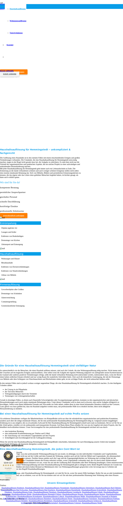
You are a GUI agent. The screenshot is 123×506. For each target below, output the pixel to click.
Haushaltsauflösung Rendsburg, (41, 501)
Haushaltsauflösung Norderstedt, (15, 499)
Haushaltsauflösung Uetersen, (70, 503)
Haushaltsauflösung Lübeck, (54, 496)
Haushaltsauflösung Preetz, (62, 499)
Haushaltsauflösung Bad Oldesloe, (108, 488)
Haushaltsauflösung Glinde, (93, 492)
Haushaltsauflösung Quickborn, (85, 499)
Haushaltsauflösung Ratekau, (109, 499)
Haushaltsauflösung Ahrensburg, (82, 488)
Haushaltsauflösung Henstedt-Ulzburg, (47, 494)
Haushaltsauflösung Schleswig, (90, 501)
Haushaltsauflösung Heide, (22, 494)
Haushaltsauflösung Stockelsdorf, (46, 503)
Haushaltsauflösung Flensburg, (45, 492)
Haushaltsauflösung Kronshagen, (30, 496)
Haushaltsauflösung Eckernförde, (94, 490)
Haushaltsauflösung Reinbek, (17, 501)
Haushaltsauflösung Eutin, (23, 492)
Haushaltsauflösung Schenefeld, (65, 501)
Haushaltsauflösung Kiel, (35, 488)
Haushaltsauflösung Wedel (92, 503)
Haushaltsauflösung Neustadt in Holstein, (101, 496)
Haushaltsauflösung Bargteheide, (68, 490)
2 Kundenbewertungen (8, 473)
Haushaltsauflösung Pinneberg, (40, 499)
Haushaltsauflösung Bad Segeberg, (42, 490)
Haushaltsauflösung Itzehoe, (95, 494)
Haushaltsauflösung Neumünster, (57, 488)
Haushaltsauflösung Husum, (73, 494)
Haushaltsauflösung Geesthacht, (69, 492)
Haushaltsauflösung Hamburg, (13, 488)
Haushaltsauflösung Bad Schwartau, (15, 490)
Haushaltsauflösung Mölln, (75, 496)
